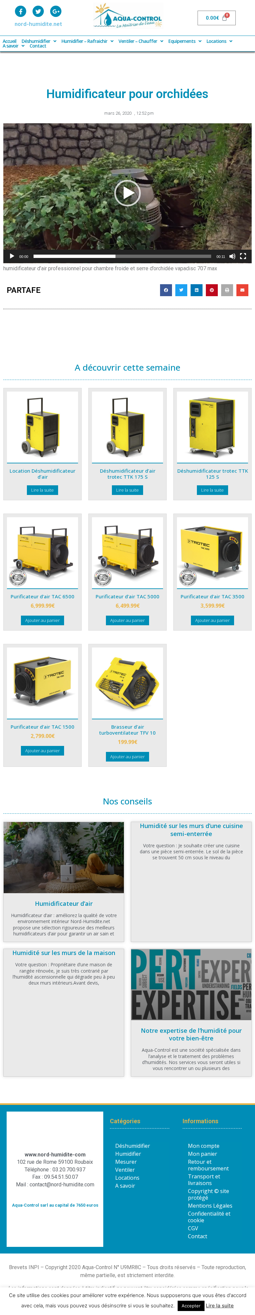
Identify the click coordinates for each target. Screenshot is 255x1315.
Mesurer (126, 1161)
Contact (38, 46)
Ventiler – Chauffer (138, 41)
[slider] (122, 256)
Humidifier (128, 1153)
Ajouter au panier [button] (42, 620)
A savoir (10, 46)
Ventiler (125, 1169)
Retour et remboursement (208, 1165)
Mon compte (203, 1145)
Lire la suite (42, 490)
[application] (127, 193)
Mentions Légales (210, 1205)
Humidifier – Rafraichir (84, 41)
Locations (216, 41)
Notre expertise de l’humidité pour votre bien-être (191, 1034)
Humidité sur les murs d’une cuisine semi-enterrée (191, 829)
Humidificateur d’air (64, 903)
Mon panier (202, 1153)
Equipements (181, 41)
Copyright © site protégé (208, 1194)
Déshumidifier (36, 41)
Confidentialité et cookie (209, 1217)
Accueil (9, 41)
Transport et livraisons (204, 1180)
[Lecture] (12, 256)
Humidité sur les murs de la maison (63, 953)
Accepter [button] (191, 1305)
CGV (193, 1228)
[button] (127, 193)
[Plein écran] (243, 256)
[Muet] (232, 256)
